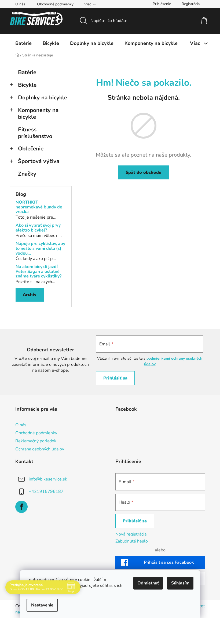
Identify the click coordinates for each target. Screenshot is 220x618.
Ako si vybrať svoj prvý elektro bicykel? (38, 228)
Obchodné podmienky (55, 4)
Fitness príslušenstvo (35, 133)
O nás (20, 4)
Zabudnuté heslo (131, 541)
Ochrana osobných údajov (39, 449)
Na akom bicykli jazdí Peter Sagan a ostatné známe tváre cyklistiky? (38, 272)
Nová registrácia (130, 534)
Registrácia (191, 3)
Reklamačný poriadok (35, 441)
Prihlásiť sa (115, 378)
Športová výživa (38, 161)
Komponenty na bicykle (38, 113)
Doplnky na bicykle (42, 97)
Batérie (27, 72)
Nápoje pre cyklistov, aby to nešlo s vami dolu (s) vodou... (40, 248)
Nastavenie (40, 605)
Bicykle (27, 85)
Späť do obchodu (144, 172)
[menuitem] (23, 43)
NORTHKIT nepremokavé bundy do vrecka (39, 207)
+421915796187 (46, 491)
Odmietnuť (146, 583)
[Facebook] (21, 507)
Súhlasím (178, 583)
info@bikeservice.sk (48, 479)
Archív (29, 295)
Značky (27, 174)
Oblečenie (30, 148)
